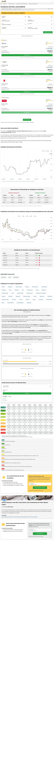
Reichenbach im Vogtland (41, 293)
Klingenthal (18, 296)
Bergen (34, 299)
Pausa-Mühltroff (10, 302)
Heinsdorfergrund (20, 302)
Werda (3, 302)
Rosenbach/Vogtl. (26, 296)
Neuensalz (14, 299)
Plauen (10, 290)
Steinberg (27, 286)
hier (42, 490)
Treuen (12, 293)
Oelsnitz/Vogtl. (49, 299)
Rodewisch (44, 290)
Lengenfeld (10, 286)
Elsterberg (4, 290)
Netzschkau (29, 302)
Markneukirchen (30, 293)
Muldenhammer (35, 286)
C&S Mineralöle (48, 79)
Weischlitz (10, 296)
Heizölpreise (5, 3)
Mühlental (17, 290)
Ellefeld (3, 286)
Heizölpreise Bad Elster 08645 (33, 3)
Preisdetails (7, 52)
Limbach (21, 299)
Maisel (47, 42)
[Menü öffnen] (52, 1)
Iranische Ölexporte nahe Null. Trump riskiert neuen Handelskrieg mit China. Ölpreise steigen (19, 516)
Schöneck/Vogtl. (5, 293)
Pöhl (23, 290)
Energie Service (48, 99)
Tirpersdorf (41, 299)
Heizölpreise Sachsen (11, 3)
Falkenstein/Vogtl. (5, 299)
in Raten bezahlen (50, 48)
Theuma (34, 296)
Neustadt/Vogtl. (20, 293)
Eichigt (37, 290)
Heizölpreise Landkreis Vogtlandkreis (21, 3)
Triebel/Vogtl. (44, 286)
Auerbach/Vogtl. (19, 286)
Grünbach (27, 299)
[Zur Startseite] (3, 1)
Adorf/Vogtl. (50, 296)
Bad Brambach (30, 290)
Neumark (3, 296)
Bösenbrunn (42, 296)
